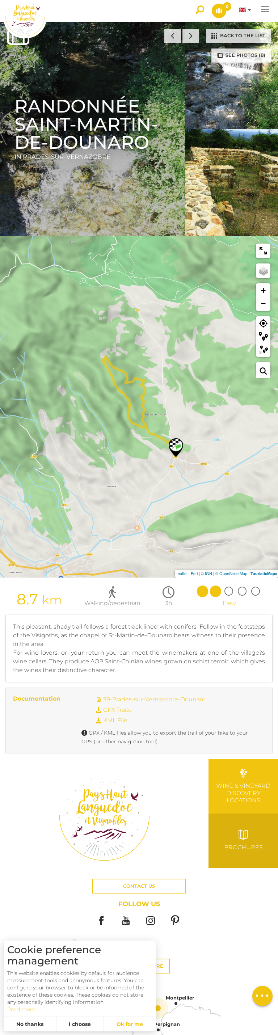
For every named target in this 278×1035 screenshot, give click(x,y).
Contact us (139, 886)
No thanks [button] (29, 1024)
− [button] (263, 303)
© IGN (206, 573)
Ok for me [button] (130, 1024)
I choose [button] (80, 1024)
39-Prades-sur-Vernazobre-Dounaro (154, 699)
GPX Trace (117, 709)
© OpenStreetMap (231, 573)
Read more (21, 1009)
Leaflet (182, 573)
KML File (114, 720)
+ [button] (263, 290)
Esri (194, 573)
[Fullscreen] (263, 250)
